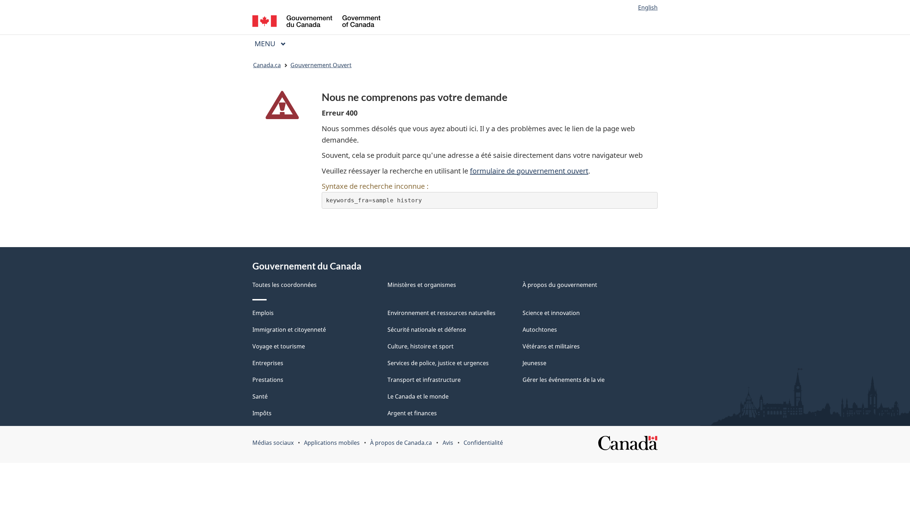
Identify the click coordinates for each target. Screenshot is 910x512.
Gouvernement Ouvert (321, 65)
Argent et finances (412, 413)
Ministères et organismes (421, 285)
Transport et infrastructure (424, 380)
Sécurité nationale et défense (426, 330)
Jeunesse (534, 363)
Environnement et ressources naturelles (441, 313)
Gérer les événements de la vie (564, 380)
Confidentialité (483, 443)
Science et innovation (551, 313)
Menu (273, 43)
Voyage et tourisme (278, 346)
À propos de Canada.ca (401, 443)
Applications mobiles (332, 443)
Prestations (267, 380)
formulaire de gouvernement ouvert (529, 171)
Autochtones (540, 330)
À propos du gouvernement (560, 285)
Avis (448, 443)
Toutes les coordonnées (284, 285)
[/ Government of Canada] (316, 22)
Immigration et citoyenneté (289, 330)
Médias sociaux (273, 443)
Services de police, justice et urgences (438, 363)
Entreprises (267, 363)
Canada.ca (267, 65)
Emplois (263, 313)
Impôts (262, 413)
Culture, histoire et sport (420, 346)
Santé (260, 396)
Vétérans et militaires (551, 346)
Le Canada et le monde (418, 396)
